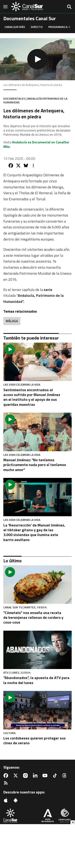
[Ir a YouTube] (45, 775)
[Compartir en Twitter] (18, 165)
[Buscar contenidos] (69, 7)
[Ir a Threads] (65, 775)
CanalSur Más (15, 27)
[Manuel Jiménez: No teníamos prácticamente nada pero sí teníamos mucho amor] (37, 432)
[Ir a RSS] (6, 783)
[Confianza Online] (65, 816)
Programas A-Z (59, 27)
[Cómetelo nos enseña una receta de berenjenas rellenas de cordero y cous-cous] (37, 584)
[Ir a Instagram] (26, 775)
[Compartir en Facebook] (10, 165)
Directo (36, 27)
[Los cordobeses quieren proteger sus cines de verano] (37, 710)
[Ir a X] (16, 775)
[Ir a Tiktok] (55, 775)
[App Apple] (6, 800)
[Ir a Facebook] (6, 775)
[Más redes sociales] (33, 165)
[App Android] (16, 800)
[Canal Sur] (27, 6)
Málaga (12, 321)
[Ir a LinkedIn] (36, 775)
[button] (37, 59)
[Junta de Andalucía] (48, 816)
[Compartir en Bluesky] (25, 165)
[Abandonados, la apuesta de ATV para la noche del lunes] (37, 650)
